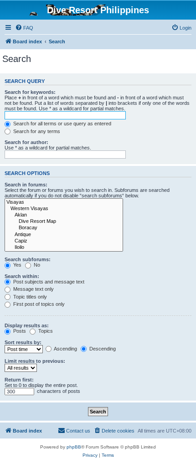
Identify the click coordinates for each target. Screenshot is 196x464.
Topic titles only (29, 296)
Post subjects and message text (48, 281)
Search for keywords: (30, 92)
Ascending (65, 348)
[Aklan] (63, 215)
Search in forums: (26, 184)
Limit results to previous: (35, 361)
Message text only (33, 289)
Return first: (19, 379)
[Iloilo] (63, 247)
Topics (45, 331)
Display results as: (27, 325)
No (36, 265)
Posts (19, 331)
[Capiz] (63, 241)
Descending (102, 348)
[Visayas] (63, 202)
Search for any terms (36, 131)
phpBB (74, 446)
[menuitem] (24, 27)
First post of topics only (38, 304)
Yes (16, 265)
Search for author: (26, 142)
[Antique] (63, 235)
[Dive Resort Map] (63, 221)
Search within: (22, 276)
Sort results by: (23, 342)
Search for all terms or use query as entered (61, 123)
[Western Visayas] (63, 209)
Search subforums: (28, 259)
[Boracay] (63, 228)
